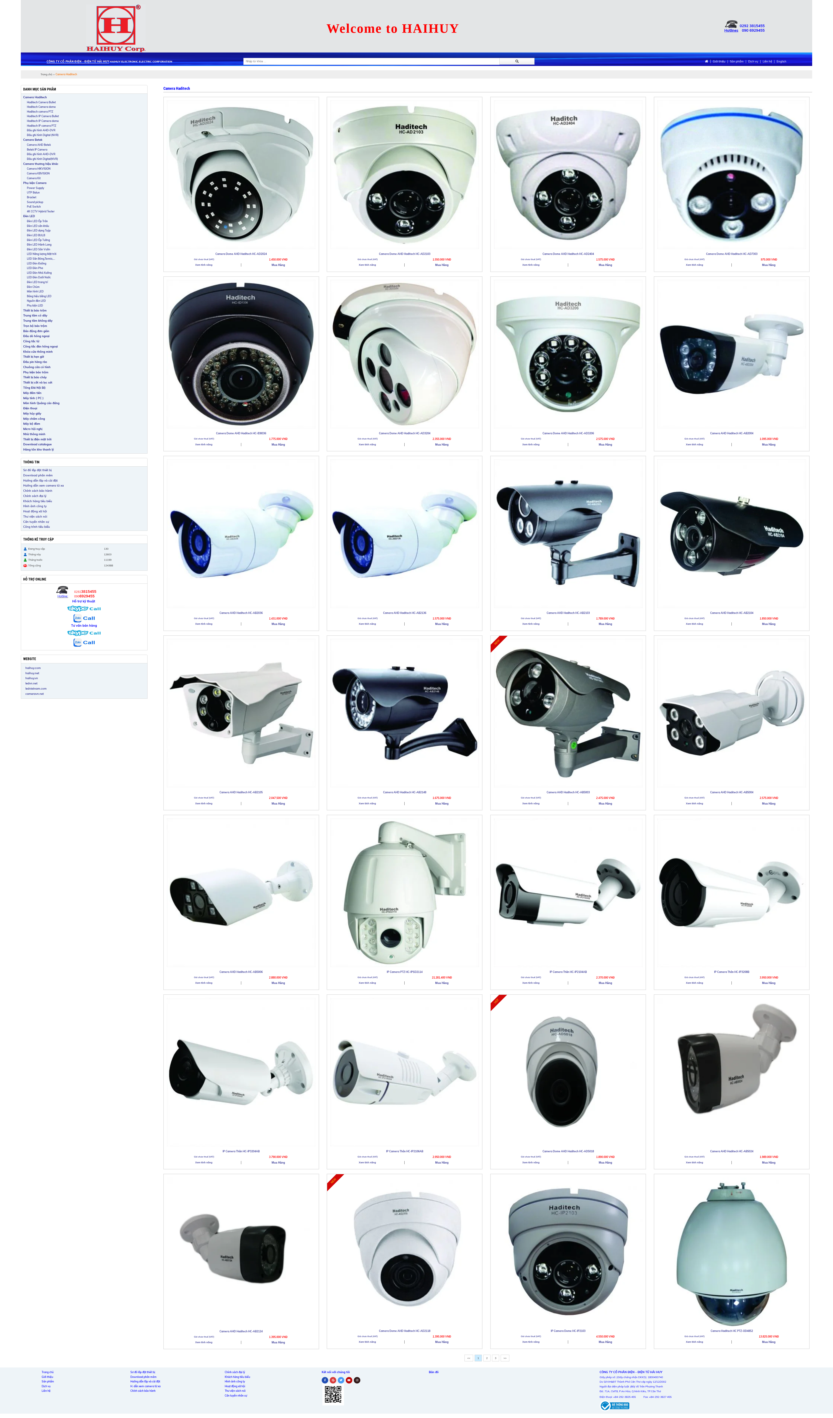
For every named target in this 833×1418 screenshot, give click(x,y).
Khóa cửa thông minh (38, 351)
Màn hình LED (35, 291)
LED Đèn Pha (35, 268)
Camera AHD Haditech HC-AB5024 (731, 1151)
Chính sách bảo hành (37, 490)
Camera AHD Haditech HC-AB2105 (241, 792)
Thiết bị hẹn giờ (33, 356)
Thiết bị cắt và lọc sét (37, 382)
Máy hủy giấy (32, 413)
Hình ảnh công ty (35, 506)
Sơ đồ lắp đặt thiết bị (37, 470)
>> (505, 1358)
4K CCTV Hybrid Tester (41, 211)
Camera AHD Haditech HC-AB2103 (568, 613)
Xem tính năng (203, 264)
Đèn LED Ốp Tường (38, 240)
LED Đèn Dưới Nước (39, 277)
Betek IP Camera (37, 149)
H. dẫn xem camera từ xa (145, 1386)
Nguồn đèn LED (36, 300)
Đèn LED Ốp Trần (37, 221)
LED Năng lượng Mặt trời (41, 254)
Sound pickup (35, 202)
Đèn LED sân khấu (38, 226)
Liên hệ (767, 61)
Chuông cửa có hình (37, 367)
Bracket (31, 197)
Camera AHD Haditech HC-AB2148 (404, 792)
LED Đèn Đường (36, 263)
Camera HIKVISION (39, 168)
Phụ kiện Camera (34, 183)
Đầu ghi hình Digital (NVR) (43, 135)
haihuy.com (33, 668)
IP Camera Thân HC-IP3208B (731, 972)
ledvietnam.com (36, 688)
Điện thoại (30, 408)
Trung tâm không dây (37, 320)
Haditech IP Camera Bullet (43, 116)
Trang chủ (46, 74)
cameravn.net (34, 693)
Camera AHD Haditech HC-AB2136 (404, 613)
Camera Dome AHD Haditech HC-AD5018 (568, 1151)
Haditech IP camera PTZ (41, 125)
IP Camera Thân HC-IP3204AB (241, 1151)
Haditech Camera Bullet (41, 102)
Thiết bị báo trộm (35, 310)
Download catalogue (37, 444)
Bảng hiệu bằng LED (39, 296)
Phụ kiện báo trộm (35, 372)
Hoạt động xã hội (35, 511)
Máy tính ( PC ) (33, 398)
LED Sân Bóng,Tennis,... (41, 258)
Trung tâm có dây (35, 315)
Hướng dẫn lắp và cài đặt (40, 480)
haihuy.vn (31, 678)
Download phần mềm (38, 475)
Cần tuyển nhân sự (36, 521)
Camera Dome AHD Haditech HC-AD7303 (732, 254)
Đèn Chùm (33, 287)
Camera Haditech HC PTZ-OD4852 (732, 1331)
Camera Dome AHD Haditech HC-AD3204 (404, 433)
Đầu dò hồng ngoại (36, 336)
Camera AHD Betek (39, 144)
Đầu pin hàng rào (35, 362)
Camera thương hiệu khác (40, 164)
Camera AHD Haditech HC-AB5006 (241, 972)
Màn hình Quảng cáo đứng (41, 403)
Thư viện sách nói (35, 516)
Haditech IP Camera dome (43, 121)
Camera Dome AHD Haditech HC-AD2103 (404, 254)
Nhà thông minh (34, 434)
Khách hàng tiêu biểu (37, 501)
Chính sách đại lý (34, 496)
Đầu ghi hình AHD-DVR (41, 130)
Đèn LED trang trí (37, 282)
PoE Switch (34, 206)
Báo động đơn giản (36, 331)
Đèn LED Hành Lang (39, 244)
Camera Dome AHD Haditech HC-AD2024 (241, 254)
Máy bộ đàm (31, 423)
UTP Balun (33, 192)
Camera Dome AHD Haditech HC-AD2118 (404, 1331)
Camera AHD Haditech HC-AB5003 (568, 792)
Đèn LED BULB (36, 235)
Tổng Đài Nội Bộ (34, 387)
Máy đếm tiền (32, 393)
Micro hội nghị (32, 429)
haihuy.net (32, 673)
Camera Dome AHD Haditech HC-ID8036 (241, 433)
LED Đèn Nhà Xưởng (39, 272)
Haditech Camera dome (41, 106)
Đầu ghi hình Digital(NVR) (42, 159)
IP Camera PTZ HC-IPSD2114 (405, 972)
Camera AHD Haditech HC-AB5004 (731, 792)
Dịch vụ (753, 61)
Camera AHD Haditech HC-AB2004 (731, 433)
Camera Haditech (35, 97)
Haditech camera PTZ (40, 111)
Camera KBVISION (38, 173)
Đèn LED (29, 216)
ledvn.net (31, 683)
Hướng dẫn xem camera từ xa (43, 485)
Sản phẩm (737, 61)
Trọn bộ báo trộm (35, 326)
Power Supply (35, 188)
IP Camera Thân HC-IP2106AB (404, 1151)
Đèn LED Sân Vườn (38, 249)
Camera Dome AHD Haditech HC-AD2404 (568, 254)
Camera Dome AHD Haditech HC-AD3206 (568, 433)
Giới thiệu (719, 61)
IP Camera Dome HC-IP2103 (568, 1331)
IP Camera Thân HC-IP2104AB (568, 972)
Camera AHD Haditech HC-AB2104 (731, 613)
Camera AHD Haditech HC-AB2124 (241, 1331)
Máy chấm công (34, 418)
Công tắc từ (31, 341)
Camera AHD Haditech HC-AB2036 (241, 613)
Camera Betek (32, 139)
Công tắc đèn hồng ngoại (40, 346)
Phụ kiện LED (35, 305)
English (781, 61)
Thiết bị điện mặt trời (37, 439)
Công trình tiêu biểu (36, 526)
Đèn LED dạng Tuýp (39, 230)
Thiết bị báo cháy (35, 377)
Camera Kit (34, 178)
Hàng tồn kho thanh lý (38, 449)
